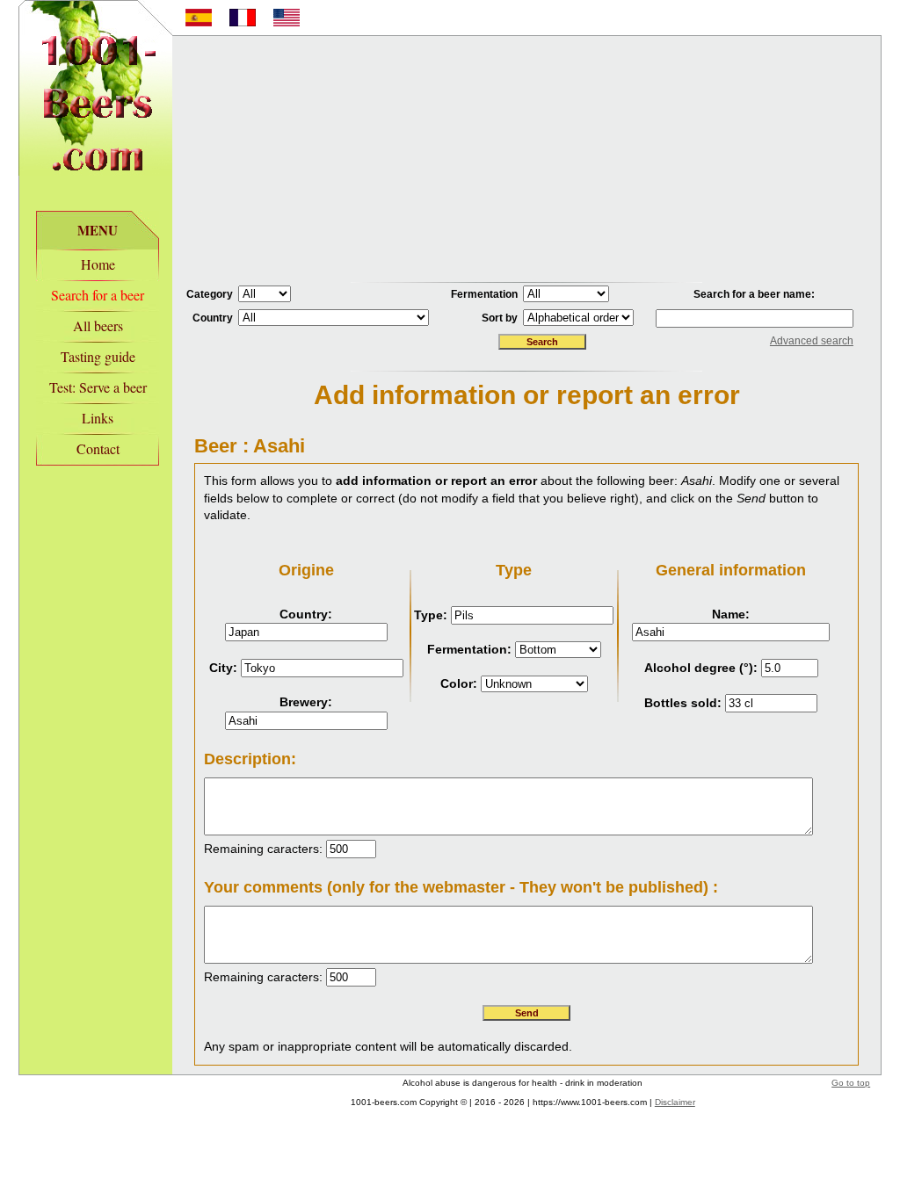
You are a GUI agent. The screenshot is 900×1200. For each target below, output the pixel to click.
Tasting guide (98, 356)
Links (97, 417)
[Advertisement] (526, 159)
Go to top (850, 1083)
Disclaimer (675, 1102)
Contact (98, 448)
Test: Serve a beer (98, 387)
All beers (98, 325)
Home (98, 264)
